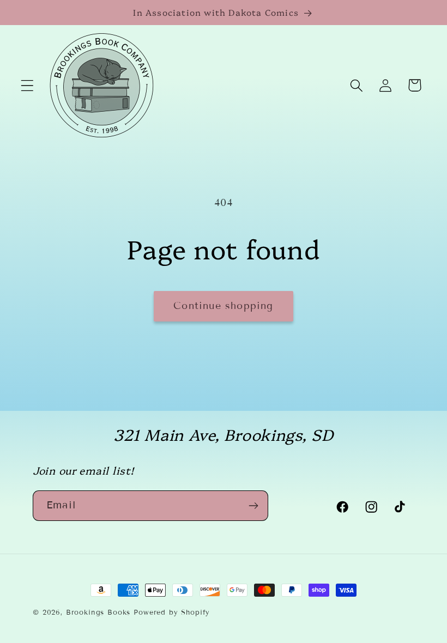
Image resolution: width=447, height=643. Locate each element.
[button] (27, 85)
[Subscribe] (253, 505)
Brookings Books (98, 612)
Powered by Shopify (172, 612)
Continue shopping (223, 306)
